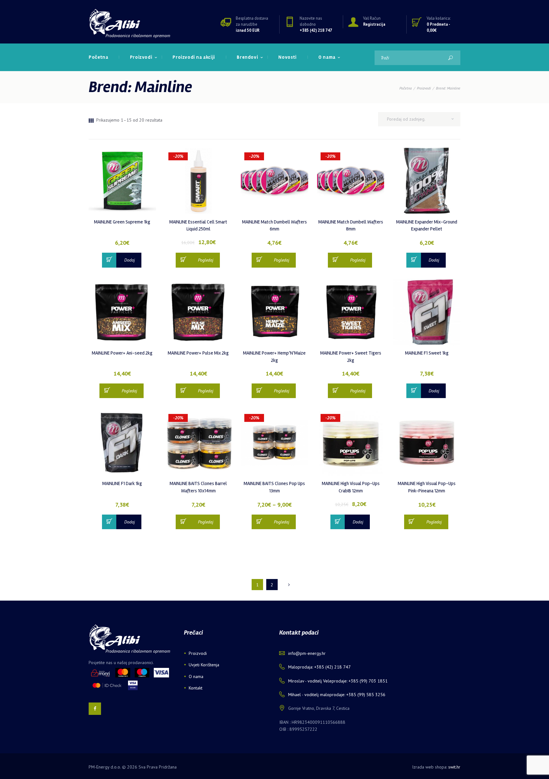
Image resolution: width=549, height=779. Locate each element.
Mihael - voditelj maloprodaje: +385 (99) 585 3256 (336, 694)
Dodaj (129, 260)
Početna (405, 88)
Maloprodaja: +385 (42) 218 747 (319, 667)
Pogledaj (205, 260)
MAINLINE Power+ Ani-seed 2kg (122, 353)
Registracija (374, 24)
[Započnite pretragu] (450, 57)
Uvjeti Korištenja (204, 665)
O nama (196, 676)
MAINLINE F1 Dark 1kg (122, 483)
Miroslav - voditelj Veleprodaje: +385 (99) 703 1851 (338, 681)
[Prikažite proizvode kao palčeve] (91, 120)
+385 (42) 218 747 (316, 30)
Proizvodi (424, 88)
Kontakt (195, 688)
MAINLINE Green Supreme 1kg (122, 222)
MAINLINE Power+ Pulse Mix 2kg (198, 353)
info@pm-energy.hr (307, 653)
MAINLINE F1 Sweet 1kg (427, 353)
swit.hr (454, 767)
